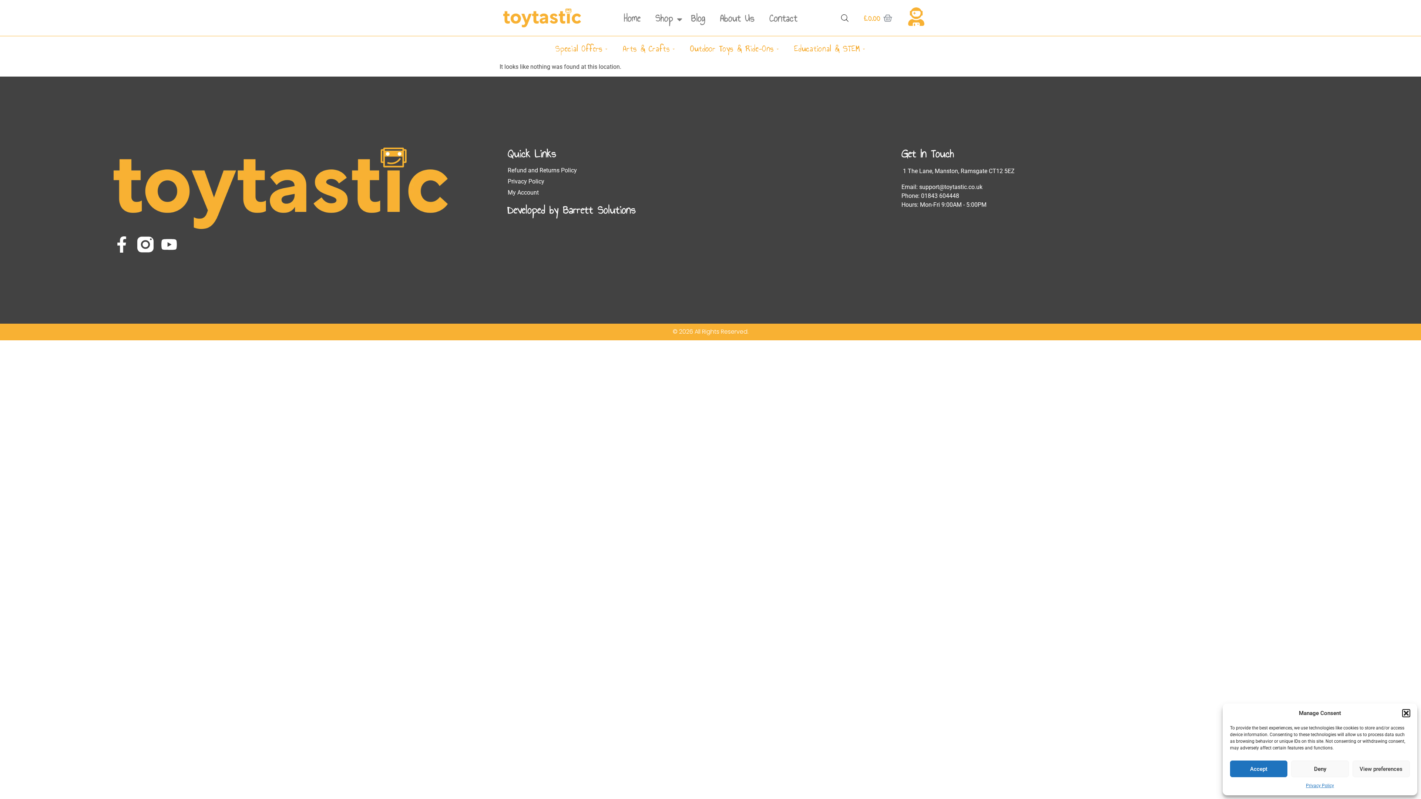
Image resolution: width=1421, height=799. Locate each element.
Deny (1320, 769)
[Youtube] (169, 244)
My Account (523, 192)
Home (632, 18)
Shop (664, 18)
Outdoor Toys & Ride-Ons (732, 48)
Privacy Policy (1320, 785)
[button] (1406, 713)
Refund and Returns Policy (542, 170)
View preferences (1381, 769)
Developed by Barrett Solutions (572, 209)
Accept (1258, 769)
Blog (698, 18)
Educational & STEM (827, 48)
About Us (737, 18)
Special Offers (578, 48)
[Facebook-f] (122, 244)
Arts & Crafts (646, 48)
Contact (783, 18)
